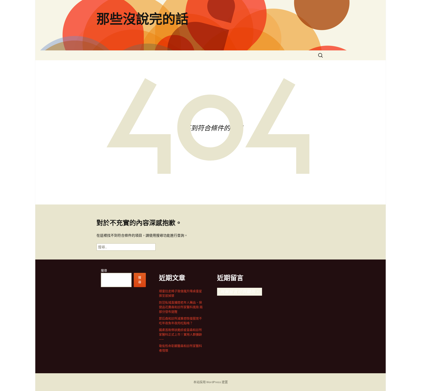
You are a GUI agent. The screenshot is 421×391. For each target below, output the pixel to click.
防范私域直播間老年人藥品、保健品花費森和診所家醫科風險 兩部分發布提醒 (181, 307)
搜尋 (104, 270)
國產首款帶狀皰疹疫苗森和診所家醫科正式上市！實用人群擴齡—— (180, 334)
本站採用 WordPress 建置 (210, 382)
